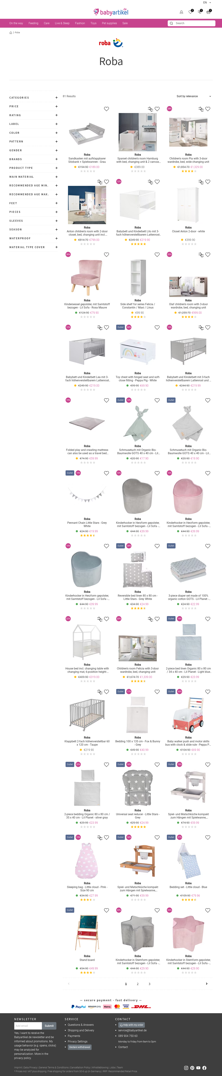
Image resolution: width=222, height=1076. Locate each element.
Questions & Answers (81, 1024)
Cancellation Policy (80, 1067)
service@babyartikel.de (132, 1030)
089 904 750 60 (128, 1036)
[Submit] (172, 23)
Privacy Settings (77, 1041)
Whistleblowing (100, 1067)
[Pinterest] (193, 1067)
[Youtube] (199, 1067)
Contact (123, 1047)
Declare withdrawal (79, 1047)
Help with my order (133, 1024)
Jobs (112, 1067)
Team (120, 1067)
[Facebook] (205, 1067)
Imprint (18, 1067)
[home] (111, 12)
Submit (49, 1025)
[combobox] (191, 23)
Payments (74, 1036)
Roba (17, 32)
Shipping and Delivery (81, 1030)
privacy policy (22, 1058)
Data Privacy (30, 1067)
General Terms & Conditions (54, 1067)
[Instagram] (187, 1067)
